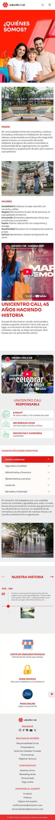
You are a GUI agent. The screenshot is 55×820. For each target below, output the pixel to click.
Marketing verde (27, 774)
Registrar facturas (27, 758)
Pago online (27, 782)
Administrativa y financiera (18, 472)
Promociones (27, 754)
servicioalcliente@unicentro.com (27, 809)
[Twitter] (35, 730)
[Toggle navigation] (49, 5)
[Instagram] (20, 730)
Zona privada (27, 778)
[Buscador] (43, 5)
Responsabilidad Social (27, 743)
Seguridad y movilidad (16, 465)
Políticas (28, 797)
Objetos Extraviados (27, 801)
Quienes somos (27, 770)
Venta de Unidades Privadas (27, 751)
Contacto (27, 793)
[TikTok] (24, 730)
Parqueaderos (27, 747)
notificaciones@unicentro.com (27, 805)
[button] (51, 577)
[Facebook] (27, 730)
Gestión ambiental (14, 459)
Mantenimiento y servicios (18, 478)
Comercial (10, 485)
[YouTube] (31, 730)
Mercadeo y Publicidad (16, 491)
